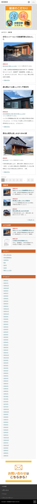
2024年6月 (6, 295)
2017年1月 (6, 406)
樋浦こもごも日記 (13, 66)
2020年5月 (6, 375)
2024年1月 (6, 306)
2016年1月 (6, 435)
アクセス (4, 494)
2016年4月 (6, 427)
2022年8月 (6, 337)
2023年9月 (6, 316)
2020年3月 (6, 378)
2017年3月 (6, 401)
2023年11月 (6, 311)
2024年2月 (6, 303)
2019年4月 (6, 386)
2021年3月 (6, 368)
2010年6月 (6, 447)
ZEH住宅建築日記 (7, 113)
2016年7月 (6, 419)
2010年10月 (6, 445)
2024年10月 (6, 288)
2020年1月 (6, 383)
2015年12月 (6, 437)
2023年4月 (6, 326)
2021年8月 (6, 360)
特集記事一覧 (31, 219)
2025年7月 (6, 283)
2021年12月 (6, 355)
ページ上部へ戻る (34, 501)
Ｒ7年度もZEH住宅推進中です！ (20, 240)
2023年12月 (6, 308)
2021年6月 (6, 362)
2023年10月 (6, 313)
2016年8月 (6, 416)
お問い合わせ (5, 490)
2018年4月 (6, 393)
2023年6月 (6, 321)
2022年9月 (6, 334)
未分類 (5, 267)
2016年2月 (6, 432)
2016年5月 (6, 424)
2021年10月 (6, 357)
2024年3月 (6, 301)
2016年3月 (6, 429)
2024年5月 (6, 298)
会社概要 (4, 486)
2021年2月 (6, 370)
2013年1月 (6, 442)
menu (33, 2)
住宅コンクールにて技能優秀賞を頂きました (18, 38)
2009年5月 (6, 450)
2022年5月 (6, 342)
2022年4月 (6, 344)
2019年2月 (6, 391)
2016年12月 (6, 409)
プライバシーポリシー (7, 497)
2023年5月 (6, 324)
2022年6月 (6, 339)
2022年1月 (6, 352)
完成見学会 (6, 260)
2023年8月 (6, 319)
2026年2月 (6, 280)
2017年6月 (6, 396)
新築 (4, 66)
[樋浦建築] (8, 2)
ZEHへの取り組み (7, 255)
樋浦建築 (9, 501)
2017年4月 (6, 398)
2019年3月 (6, 388)
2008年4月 (6, 455)
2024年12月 (6, 285)
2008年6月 (6, 453)
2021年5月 (6, 365)
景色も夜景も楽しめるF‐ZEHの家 (15, 133)
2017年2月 (6, 404)
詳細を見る (7, 80)
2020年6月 (6, 373)
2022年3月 (6, 347)
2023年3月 (6, 329)
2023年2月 (6, 331)
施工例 (6, 66)
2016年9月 (6, 414)
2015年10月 (6, 440)
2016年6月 (6, 422)
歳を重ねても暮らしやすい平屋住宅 (16, 87)
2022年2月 (6, 350)
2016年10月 (6, 411)
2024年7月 (6, 293)
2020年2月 (6, 380)
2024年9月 (6, 290)
